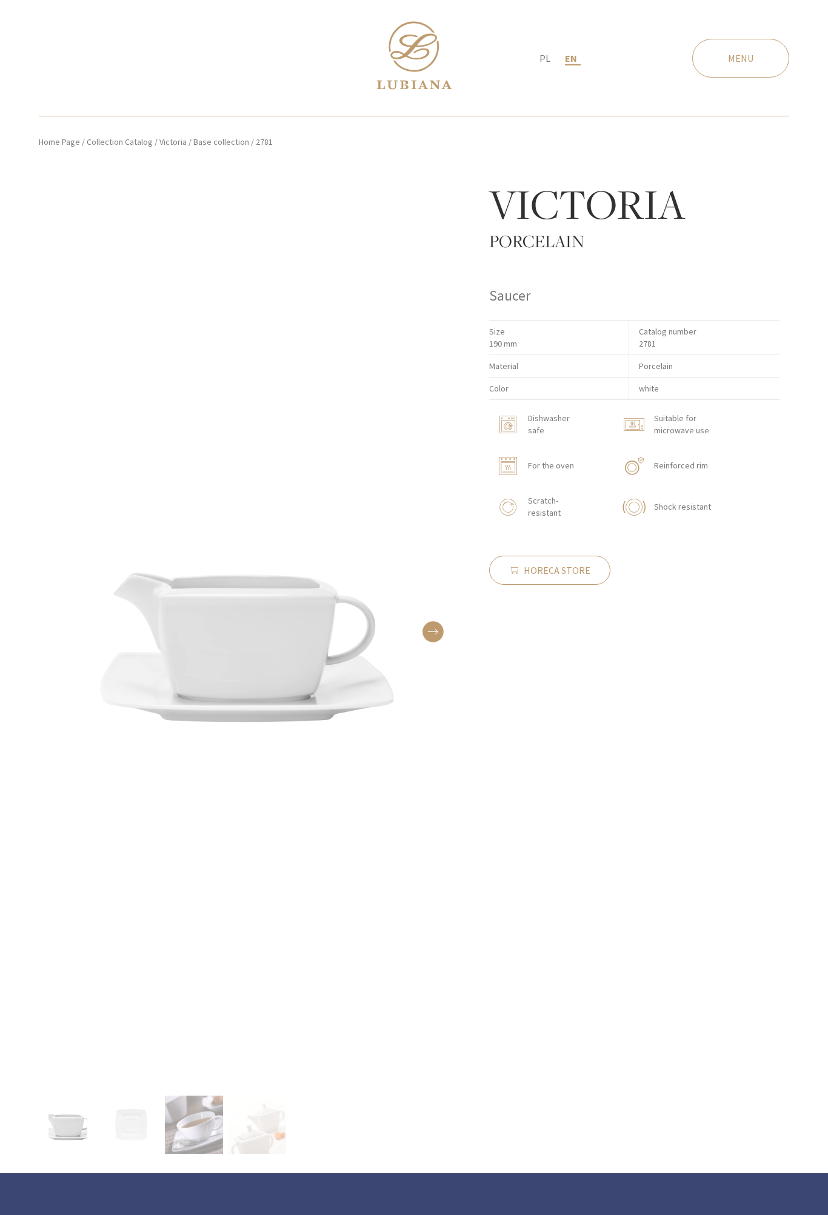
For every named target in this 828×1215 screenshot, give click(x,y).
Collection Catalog (120, 141)
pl (544, 58)
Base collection (221, 141)
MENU (740, 58)
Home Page (59, 141)
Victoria (173, 141)
